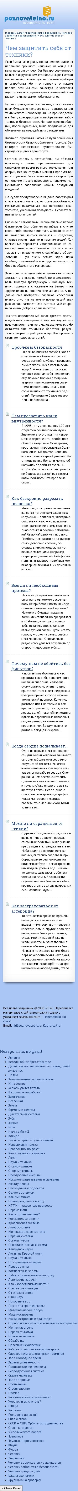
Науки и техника (20, 1162)
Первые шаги (17, 1210)
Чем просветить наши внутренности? (34, 418)
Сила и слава (17, 1419)
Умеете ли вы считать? (24, 1401)
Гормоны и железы (21, 1110)
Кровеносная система (24, 1223)
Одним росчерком (21, 1192)
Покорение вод (19, 1301)
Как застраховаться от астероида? (34, 908)
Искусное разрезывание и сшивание (33, 1179)
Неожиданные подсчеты (26, 1188)
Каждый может (19, 1197)
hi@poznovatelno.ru (27, 1025)
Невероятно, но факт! (21, 1051)
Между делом (18, 1184)
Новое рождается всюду (26, 1201)
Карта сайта (52, 1025)
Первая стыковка (20, 1332)
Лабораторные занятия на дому (31, 1275)
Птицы (13, 1406)
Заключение (16, 1096)
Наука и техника (20, 1258)
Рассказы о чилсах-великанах (29, 1397)
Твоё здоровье (19, 1380)
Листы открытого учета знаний (30, 1140)
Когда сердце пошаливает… (39, 746)
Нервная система (20, 1236)
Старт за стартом (20, 1427)
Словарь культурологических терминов (36, 1353)
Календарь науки (20, 1249)
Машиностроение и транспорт (30, 1319)
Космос (13, 1136)
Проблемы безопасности (36, 347)
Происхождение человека (27, 1366)
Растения (14, 1410)
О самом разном (20, 1166)
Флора (13, 1449)
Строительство (19, 1388)
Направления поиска (23, 1144)
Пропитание (17, 1384)
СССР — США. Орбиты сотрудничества (35, 1423)
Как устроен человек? (24, 1214)
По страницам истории (24, 1262)
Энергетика (16, 1458)
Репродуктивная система (26, 1371)
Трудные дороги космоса (26, 1441)
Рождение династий (22, 1414)
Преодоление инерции (24, 1175)
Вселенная (15, 1101)
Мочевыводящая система (26, 1231)
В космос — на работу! (24, 1092)
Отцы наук (15, 1297)
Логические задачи (22, 1279)
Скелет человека (20, 1375)
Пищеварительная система (27, 1245)
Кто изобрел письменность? (28, 1284)
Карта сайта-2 (18, 1131)
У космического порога (24, 1432)
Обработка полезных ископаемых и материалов (43, 1323)
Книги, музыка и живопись (26, 1153)
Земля (12, 1105)
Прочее (13, 1393)
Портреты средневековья (26, 1306)
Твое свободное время (24, 1358)
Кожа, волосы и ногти (23, 1218)
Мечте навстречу (20, 1327)
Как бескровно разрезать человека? (37, 501)
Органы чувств (18, 1240)
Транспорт (15, 1436)
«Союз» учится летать (24, 1088)
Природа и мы (18, 1266)
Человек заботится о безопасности (33, 1467)
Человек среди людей (24, 1471)
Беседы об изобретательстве (29, 1062)
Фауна (12, 1445)
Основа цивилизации (23, 1288)
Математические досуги (25, 1310)
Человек (14, 1454)
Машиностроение (20, 1314)
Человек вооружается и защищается (34, 1462)
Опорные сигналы (20, 1170)
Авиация (14, 1057)
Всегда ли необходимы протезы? (34, 588)
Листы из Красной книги (25, 1253)
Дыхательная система (24, 1114)
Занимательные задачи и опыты (31, 1079)
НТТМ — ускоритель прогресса (30, 1205)
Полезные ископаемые (24, 1345)
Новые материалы (21, 1336)
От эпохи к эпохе (20, 1292)
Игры (11, 1127)
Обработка (16, 1340)
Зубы (11, 1118)
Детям (13, 1075)
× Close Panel (11, 1488)
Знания (13, 1123)
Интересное (17, 1083)
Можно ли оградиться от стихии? (37, 826)
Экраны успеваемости (24, 1362)
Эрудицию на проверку (24, 1480)
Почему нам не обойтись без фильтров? (41, 666)
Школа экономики (21, 1475)
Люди (12, 1157)
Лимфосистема (19, 1227)
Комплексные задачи (23, 1271)
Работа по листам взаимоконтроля (33, 1349)
